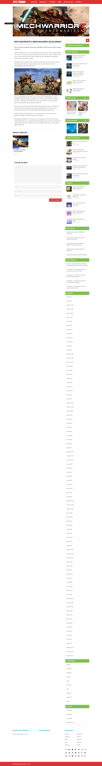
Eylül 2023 (69, 350)
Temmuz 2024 (70, 309)
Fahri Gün (17, 44)
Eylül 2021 (69, 447)
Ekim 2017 (69, 639)
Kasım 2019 (70, 537)
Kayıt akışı (69, 714)
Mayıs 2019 (69, 562)
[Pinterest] (79, 749)
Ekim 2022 (69, 394)
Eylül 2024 (69, 301)
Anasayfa (34, 2)
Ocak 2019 (69, 578)
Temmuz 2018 (70, 602)
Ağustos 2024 (70, 305)
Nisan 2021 (69, 468)
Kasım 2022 (70, 390)
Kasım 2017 (70, 635)
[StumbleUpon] (79, 752)
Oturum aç (69, 710)
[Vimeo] (75, 752)
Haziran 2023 (70, 362)
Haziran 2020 (70, 509)
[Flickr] (72, 749)
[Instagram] (82, 749)
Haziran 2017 (70, 655)
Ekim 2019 (69, 541)
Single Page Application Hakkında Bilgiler (78, 89)
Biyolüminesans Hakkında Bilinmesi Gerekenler (79, 56)
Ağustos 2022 (70, 403)
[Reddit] (72, 756)
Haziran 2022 (70, 411)
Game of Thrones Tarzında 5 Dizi (80, 142)
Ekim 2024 (69, 297)
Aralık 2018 (69, 582)
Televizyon (69, 697)
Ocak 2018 (69, 627)
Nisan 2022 (69, 419)
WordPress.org (70, 722)
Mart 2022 (69, 423)
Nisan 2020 (69, 517)
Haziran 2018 (70, 606)
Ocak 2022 (69, 431)
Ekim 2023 (69, 345)
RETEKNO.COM (17, 764)
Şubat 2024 (69, 329)
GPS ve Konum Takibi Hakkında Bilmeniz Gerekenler (80, 150)
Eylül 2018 (69, 594)
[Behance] (69, 749)
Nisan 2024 (69, 321)
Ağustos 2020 (70, 500)
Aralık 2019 (69, 533)
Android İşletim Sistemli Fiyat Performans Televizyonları (80, 166)
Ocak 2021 (69, 480)
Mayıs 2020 (69, 513)
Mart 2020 (69, 521)
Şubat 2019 (69, 574)
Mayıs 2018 (69, 610)
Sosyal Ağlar (68, 2)
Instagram (69, 672)
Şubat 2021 (69, 476)
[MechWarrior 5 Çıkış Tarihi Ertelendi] (20, 141)
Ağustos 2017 (70, 647)
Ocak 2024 (69, 333)
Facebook (69, 668)
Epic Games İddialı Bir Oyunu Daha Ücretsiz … (80, 64)
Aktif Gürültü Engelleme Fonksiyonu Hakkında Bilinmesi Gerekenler (78, 73)
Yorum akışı (70, 718)
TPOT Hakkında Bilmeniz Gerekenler (79, 203)
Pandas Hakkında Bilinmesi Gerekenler (79, 195)
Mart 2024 (69, 325)
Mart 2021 (69, 472)
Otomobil (52, 2)
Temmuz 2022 (70, 407)
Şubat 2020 (69, 525)
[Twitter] (72, 752)
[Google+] (75, 749)
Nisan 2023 (69, 370)
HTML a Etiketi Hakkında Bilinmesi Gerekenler (79, 211)
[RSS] (85, 756)
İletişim (78, 2)
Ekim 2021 (69, 443)
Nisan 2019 (69, 566)
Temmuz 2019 (70, 553)
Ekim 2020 (69, 492)
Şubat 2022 (69, 427)
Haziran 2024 (70, 313)
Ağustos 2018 (70, 598)
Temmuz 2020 (70, 504)
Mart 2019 (69, 570)
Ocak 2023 (69, 382)
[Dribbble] (85, 749)
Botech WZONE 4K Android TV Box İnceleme (80, 174)
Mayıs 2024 (69, 317)
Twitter (68, 701)
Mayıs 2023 (69, 366)
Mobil (59, 2)
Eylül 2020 (69, 496)
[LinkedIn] (66, 752)
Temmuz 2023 (70, 358)
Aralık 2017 (69, 631)
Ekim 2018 (69, 590)
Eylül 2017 (69, 643)
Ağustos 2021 (70, 451)
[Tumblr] (82, 752)
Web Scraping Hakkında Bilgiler (79, 219)
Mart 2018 (69, 619)
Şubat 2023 (69, 378)
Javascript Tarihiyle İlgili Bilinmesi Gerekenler (78, 187)
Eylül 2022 (69, 398)
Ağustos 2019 (70, 549)
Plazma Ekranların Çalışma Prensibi (79, 158)
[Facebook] (66, 749)
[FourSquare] (69, 756)
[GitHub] (85, 752)
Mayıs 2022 (69, 415)
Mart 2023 (69, 374)
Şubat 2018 (69, 623)
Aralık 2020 (69, 484)
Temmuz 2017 (70, 651)
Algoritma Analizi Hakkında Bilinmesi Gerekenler (79, 81)
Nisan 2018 (69, 615)
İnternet (68, 676)
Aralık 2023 (69, 337)
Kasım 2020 (70, 488)
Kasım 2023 (70, 341)
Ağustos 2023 (70, 354)
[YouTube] (66, 756)
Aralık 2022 (69, 386)
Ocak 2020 (69, 529)
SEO (68, 689)
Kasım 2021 (70, 439)
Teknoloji (42, 2)
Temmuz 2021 (70, 456)
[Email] (82, 756)
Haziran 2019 (70, 557)
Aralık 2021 (69, 435)
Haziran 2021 (70, 460)
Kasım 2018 (70, 586)
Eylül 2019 (69, 545)
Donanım (69, 664)
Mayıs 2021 (69, 464)
